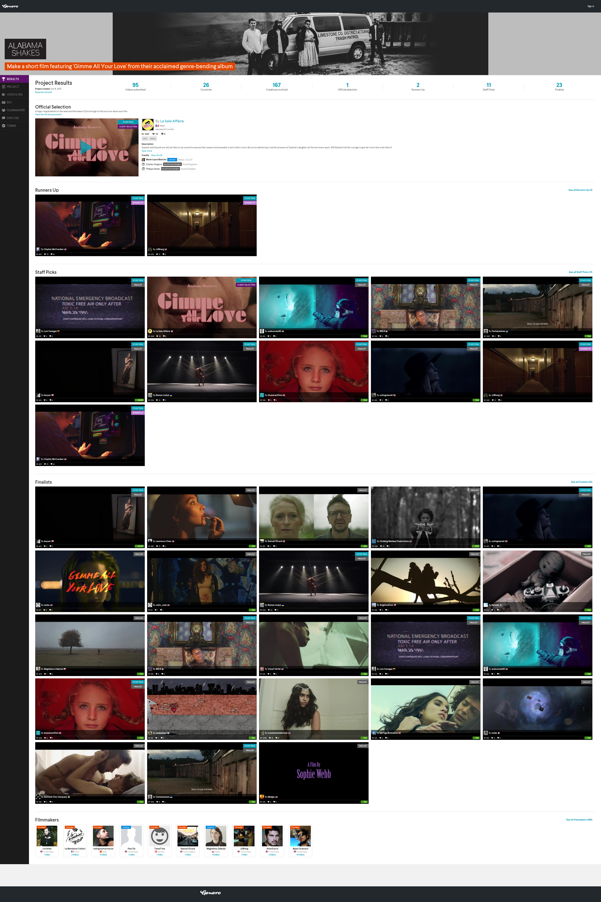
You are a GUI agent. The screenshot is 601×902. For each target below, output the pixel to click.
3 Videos (103, 855)
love (145, 138)
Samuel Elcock (188, 848)
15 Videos (301, 855)
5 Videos (216, 855)
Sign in (591, 6)
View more (147, 150)
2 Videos (75, 855)
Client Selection (246, 285)
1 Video (47, 855)
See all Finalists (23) (581, 482)
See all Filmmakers (579, 819)
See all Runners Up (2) (580, 190)
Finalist (138, 285)
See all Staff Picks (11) (580, 272)
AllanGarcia (272, 848)
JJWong (244, 848)
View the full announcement (48, 114)
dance (152, 138)
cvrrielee (47, 848)
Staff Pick (138, 198)
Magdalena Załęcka (216, 848)
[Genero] (210, 894)
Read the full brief (43, 92)
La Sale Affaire (172, 121)
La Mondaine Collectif (76, 848)
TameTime (159, 848)
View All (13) (156, 155)
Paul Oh (131, 848)
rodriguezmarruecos (103, 848)
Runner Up (138, 202)
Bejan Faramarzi (300, 848)
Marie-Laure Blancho (156, 159)
